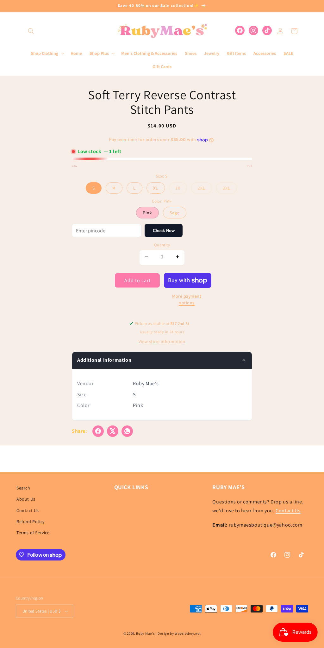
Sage (175, 213)
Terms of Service (33, 532)
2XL (205, 189)
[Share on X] (112, 431)
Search (23, 488)
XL (155, 188)
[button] (31, 31)
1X (181, 189)
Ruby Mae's (145, 633)
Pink (147, 213)
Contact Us (27, 510)
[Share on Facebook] (98, 431)
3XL (230, 189)
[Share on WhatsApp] (127, 431)
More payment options (186, 299)
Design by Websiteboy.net (179, 633)
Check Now (164, 230)
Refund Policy (30, 521)
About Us (25, 499)
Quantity (162, 245)
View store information (162, 341)
